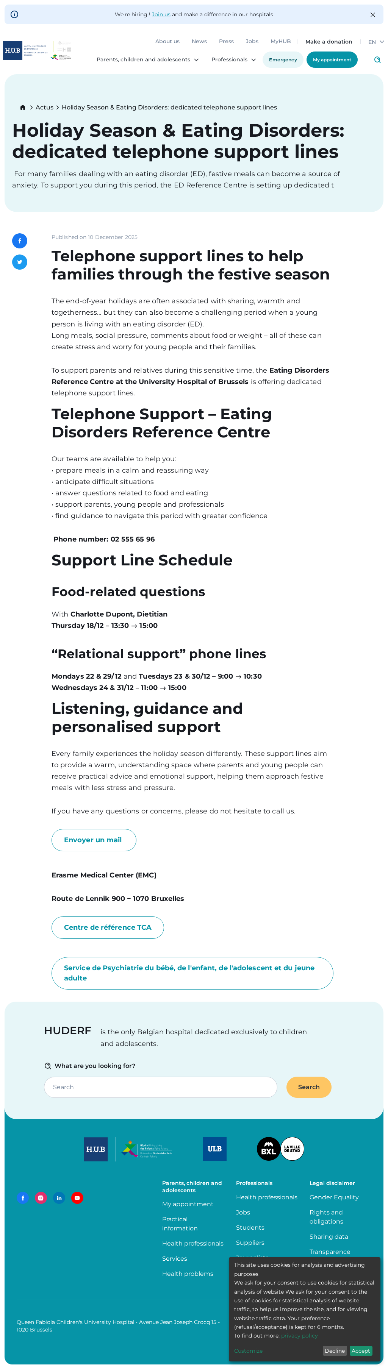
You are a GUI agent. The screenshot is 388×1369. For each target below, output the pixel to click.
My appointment (332, 59)
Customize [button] (248, 1350)
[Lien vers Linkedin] (59, 1198)
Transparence (330, 1251)
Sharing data (329, 1236)
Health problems (187, 1273)
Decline (335, 1350)
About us (167, 41)
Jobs (252, 41)
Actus (44, 108)
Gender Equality (334, 1197)
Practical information (181, 1224)
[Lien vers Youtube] (77, 1198)
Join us (161, 14)
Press (226, 41)
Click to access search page (377, 59)
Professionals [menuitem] (229, 59)
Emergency (283, 59)
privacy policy (299, 1335)
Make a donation (328, 41)
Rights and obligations (326, 1217)
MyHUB (281, 41)
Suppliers (250, 1242)
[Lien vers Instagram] (41, 1198)
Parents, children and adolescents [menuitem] (143, 59)
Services (174, 1258)
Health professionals (193, 1243)
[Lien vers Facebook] (23, 1198)
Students (250, 1227)
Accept (361, 1350)
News (199, 41)
